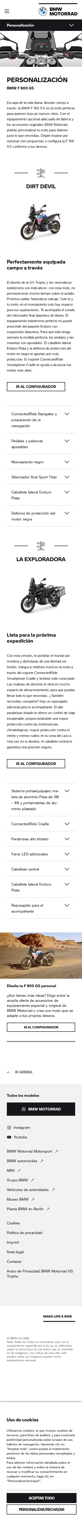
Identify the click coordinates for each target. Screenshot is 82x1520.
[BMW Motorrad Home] (58, 11)
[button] (7, 11)
